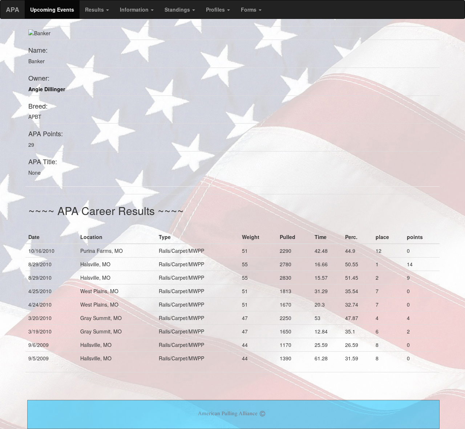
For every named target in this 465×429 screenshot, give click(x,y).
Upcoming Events (52, 9)
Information (135, 9)
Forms (249, 9)
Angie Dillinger (46, 89)
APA (12, 9)
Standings (178, 9)
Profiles (216, 9)
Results (95, 9)
